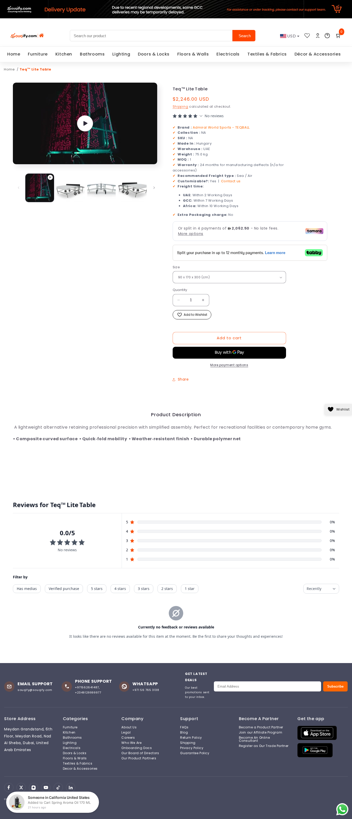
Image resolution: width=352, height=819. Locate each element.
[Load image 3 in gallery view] (132, 188)
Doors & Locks (154, 54)
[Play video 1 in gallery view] (40, 188)
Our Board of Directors (140, 753)
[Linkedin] (70, 787)
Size (176, 267)
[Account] (318, 35)
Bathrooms (92, 54)
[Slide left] (18, 187)
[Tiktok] (58, 787)
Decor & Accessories (80, 768)
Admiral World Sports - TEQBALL (221, 127)
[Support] (327, 35)
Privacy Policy (191, 748)
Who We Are (131, 742)
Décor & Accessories (318, 54)
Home (13, 54)
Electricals (228, 54)
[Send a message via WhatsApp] (342, 809)
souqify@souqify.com (35, 690)
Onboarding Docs (136, 748)
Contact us (231, 180)
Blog (184, 732)
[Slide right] (154, 187)
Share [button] (183, 379)
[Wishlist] (307, 35)
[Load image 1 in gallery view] (70, 188)
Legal (126, 732)
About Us (129, 727)
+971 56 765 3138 (145, 690)
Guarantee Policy (194, 753)
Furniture (37, 54)
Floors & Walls (193, 54)
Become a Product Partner (261, 727)
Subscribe (335, 686)
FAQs (184, 727)
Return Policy (191, 737)
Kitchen (63, 54)
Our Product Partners (138, 758)
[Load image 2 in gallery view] (101, 188)
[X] (21, 787)
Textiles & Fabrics (267, 54)
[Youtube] (46, 787)
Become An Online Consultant (254, 739)
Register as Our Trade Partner (264, 745)
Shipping (180, 106)
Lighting (121, 54)
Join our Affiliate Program (260, 732)
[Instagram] (33, 787)
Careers (128, 737)
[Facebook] (8, 787)
